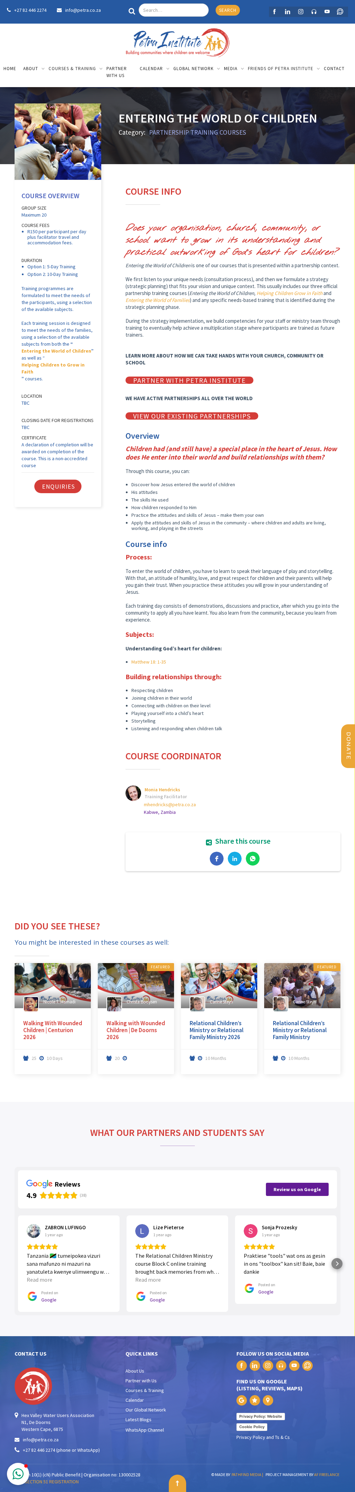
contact (334, 68)
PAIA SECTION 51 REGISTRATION (47, 1481)
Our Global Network (145, 1410)
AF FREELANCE (326, 1474)
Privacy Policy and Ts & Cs (263, 1437)
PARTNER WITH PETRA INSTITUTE (189, 380)
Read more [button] (39, 1279)
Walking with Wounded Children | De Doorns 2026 (135, 1030)
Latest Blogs (138, 1419)
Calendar (134, 1400)
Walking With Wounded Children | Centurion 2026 (52, 1030)
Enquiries (58, 486)
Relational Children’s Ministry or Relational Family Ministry (300, 1030)
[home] (177, 41)
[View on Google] (34, 1231)
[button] (34, 69)
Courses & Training (144, 1390)
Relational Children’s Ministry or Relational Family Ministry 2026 (216, 1030)
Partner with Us (141, 1380)
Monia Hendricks (162, 789)
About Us (134, 1371)
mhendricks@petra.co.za (170, 804)
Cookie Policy (252, 1426)
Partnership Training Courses (197, 132)
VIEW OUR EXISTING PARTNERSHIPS (192, 416)
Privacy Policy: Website (260, 1416)
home (9, 68)
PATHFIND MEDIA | (248, 1474)
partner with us (116, 72)
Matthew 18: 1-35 (148, 662)
